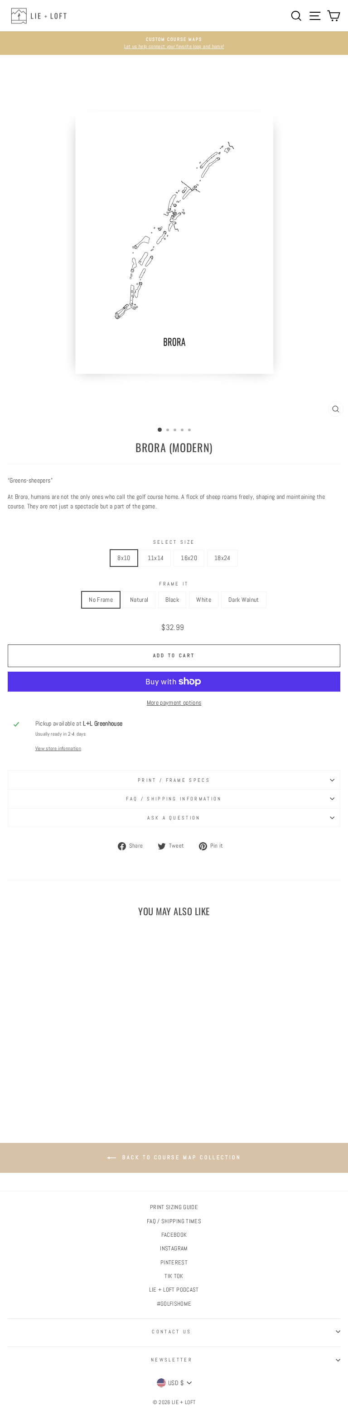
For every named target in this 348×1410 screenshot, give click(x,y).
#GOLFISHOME (174, 1304)
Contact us (171, 1331)
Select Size (174, 542)
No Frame (101, 599)
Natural (139, 599)
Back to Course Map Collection (181, 1157)
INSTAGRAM (174, 1248)
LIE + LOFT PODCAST (173, 1289)
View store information (58, 748)
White (203, 599)
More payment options (174, 702)
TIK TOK (173, 1276)
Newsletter (172, 1359)
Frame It (174, 584)
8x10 (123, 558)
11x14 (156, 558)
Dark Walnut (243, 599)
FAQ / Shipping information (174, 798)
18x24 (222, 558)
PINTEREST (174, 1262)
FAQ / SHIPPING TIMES (174, 1221)
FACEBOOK (174, 1235)
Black (172, 599)
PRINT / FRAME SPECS (174, 780)
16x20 (189, 558)
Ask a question (173, 818)
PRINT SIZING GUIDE (174, 1207)
